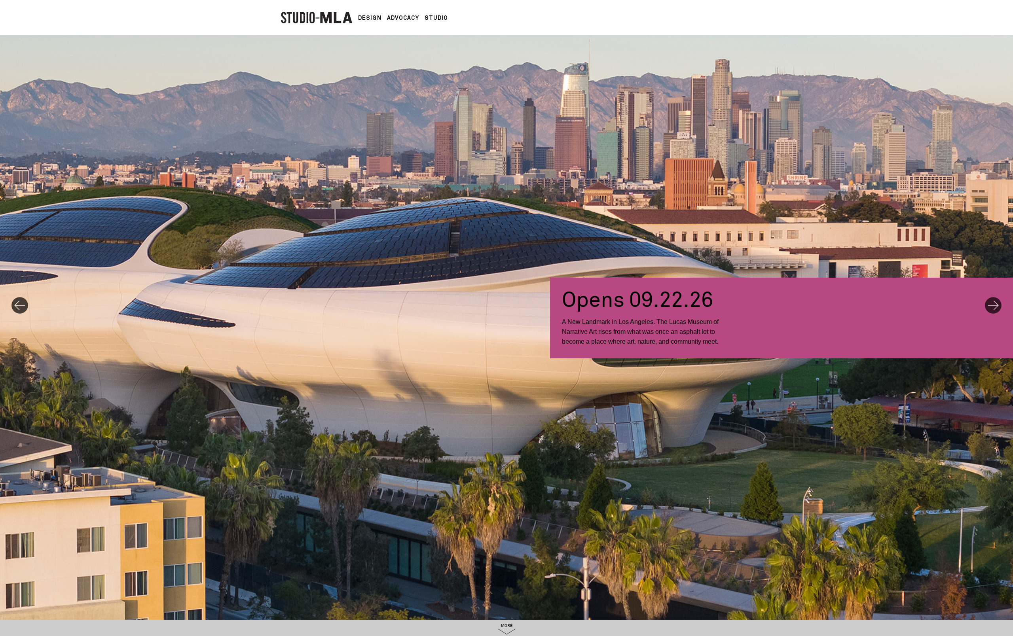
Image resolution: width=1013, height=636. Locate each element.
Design (369, 17)
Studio (436, 17)
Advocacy (403, 17)
